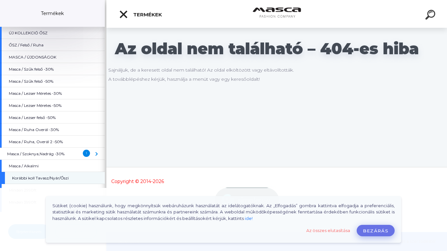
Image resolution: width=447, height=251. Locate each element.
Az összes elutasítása (328, 230)
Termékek (147, 14)
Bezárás (375, 230)
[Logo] (277, 13)
